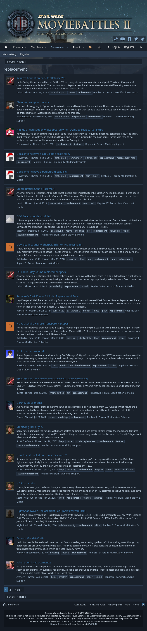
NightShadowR (24, 525)
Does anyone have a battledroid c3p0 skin (42, 171)
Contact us (80, 604)
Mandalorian (12, 604)
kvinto (19, 92)
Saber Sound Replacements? (33, 562)
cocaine (20, 230)
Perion (19, 417)
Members (37, 47)
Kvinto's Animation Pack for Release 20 (40, 78)
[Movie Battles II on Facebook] (129, 38)
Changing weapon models (32, 102)
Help (127, 604)
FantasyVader (23, 144)
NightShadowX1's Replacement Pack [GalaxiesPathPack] (51, 511)
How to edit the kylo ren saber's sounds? (41, 455)
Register (24, 54)
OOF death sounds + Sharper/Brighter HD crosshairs (49, 244)
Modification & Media (126, 92)
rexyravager (22, 157)
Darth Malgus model (29, 402)
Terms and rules (96, 604)
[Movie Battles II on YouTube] (122, 38)
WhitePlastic (23, 116)
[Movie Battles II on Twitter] (136, 38)
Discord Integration (59, 624)
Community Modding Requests (69, 162)
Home (136, 604)
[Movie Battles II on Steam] (116, 38)
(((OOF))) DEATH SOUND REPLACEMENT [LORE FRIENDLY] (52, 378)
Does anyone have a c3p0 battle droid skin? (43, 153)
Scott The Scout (24, 441)
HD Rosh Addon (26, 483)
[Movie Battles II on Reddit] (143, 38)
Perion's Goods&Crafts (30, 538)
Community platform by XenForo (73, 613)
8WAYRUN (92, 624)
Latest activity (9, 54)
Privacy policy (115, 604)
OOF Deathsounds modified (33, 216)
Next (17, 589)
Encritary (21, 365)
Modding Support (114, 144)
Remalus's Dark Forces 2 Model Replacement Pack (47, 296)
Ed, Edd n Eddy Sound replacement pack (41, 272)
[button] (25, 47)
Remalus (21, 310)
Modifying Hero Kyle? (29, 427)
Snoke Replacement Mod (31, 351)
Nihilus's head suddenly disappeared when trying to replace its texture (59, 129)
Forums (18, 47)
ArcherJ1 (20, 576)
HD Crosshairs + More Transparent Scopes (42, 323)
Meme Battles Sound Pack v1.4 (35, 188)
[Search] (141, 47)
